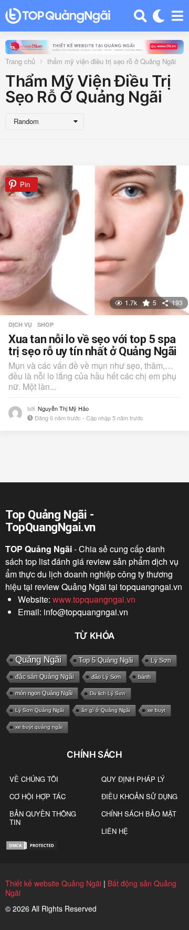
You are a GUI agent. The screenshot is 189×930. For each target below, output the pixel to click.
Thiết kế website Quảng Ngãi (53, 883)
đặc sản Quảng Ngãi (44, 677)
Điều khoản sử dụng (139, 796)
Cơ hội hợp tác (37, 796)
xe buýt (156, 710)
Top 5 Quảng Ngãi (106, 660)
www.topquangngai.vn (93, 599)
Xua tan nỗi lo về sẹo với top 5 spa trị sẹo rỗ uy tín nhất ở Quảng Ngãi (92, 345)
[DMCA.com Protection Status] (31, 844)
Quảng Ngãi (38, 660)
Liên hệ (114, 831)
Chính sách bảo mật (138, 814)
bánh (144, 677)
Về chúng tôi (33, 779)
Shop (45, 325)
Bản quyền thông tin (42, 818)
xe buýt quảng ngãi (38, 727)
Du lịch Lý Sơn (107, 693)
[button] (140, 15)
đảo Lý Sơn (106, 677)
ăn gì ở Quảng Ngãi (105, 710)
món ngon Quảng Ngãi (43, 693)
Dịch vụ (20, 325)
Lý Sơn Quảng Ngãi (39, 710)
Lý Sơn (161, 660)
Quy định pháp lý (133, 779)
